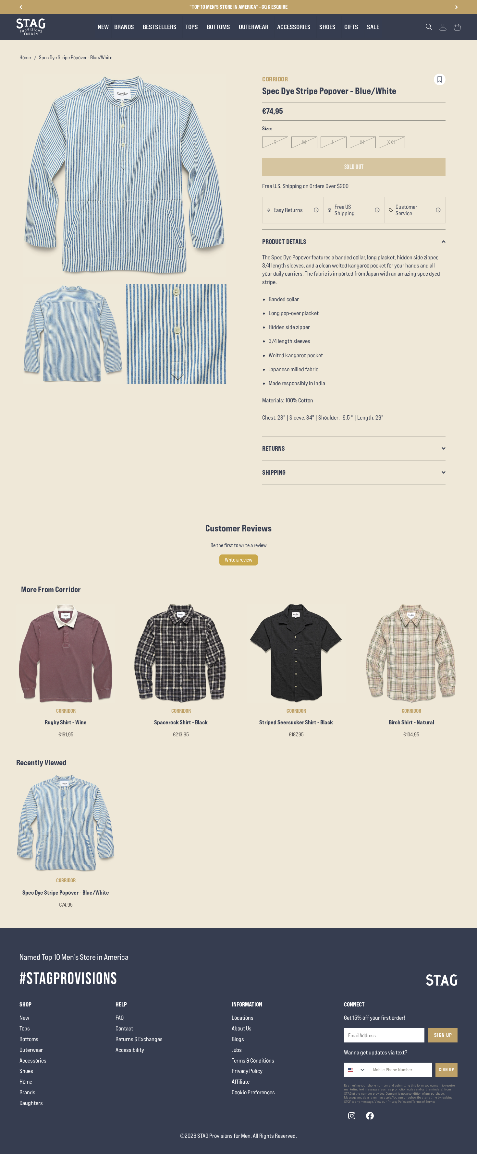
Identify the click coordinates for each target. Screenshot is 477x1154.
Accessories (32, 1060)
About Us (241, 1028)
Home (25, 57)
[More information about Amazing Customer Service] (438, 210)
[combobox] (355, 1070)
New (24, 1017)
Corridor (275, 79)
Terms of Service (423, 1101)
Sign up (446, 1070)
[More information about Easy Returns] (316, 210)
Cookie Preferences (253, 1092)
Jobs (237, 1049)
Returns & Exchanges (139, 1039)
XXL (392, 142)
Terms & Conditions (253, 1060)
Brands (27, 1092)
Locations (242, 1017)
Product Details (284, 241)
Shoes (26, 1070)
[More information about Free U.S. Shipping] (377, 210)
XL (363, 142)
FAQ (120, 1017)
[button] (456, 7)
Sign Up (443, 1035)
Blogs (238, 1039)
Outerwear (31, 1049)
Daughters (31, 1103)
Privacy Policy (247, 1070)
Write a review (238, 560)
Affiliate (241, 1081)
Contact (124, 1028)
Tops (24, 1028)
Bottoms (28, 1039)
